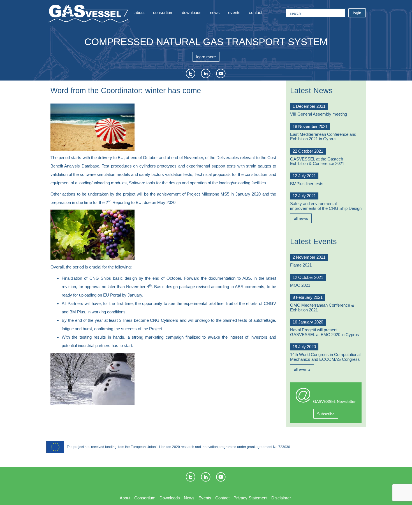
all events (302, 369)
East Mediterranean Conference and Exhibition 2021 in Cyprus (323, 136)
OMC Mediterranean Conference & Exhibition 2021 (322, 307)
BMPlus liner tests (306, 183)
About (140, 12)
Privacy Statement (250, 497)
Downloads (192, 12)
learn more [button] (206, 56)
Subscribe (326, 414)
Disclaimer (281, 497)
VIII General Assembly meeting (318, 114)
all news (301, 218)
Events (234, 12)
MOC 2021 (300, 285)
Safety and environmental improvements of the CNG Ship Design (326, 206)
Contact (255, 12)
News (215, 12)
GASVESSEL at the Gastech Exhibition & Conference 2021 (317, 161)
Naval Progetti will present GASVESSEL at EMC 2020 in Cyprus (324, 332)
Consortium (163, 12)
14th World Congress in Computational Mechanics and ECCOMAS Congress (325, 357)
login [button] (357, 13)
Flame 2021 (301, 265)
